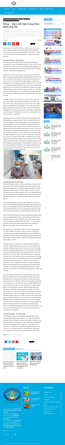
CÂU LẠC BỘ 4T (12, 16)
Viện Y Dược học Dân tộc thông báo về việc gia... (56, 157)
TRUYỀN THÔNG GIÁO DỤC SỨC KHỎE (11, 20)
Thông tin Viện (26, 18)
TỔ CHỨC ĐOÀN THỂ (8, 12)
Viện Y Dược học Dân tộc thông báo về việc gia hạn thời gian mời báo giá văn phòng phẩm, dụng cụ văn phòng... (22, 365)
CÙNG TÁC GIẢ (19, 349)
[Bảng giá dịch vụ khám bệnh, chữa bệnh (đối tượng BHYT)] (47, 149)
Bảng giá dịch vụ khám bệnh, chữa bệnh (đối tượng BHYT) (56, 149)
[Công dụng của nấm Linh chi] (26, 406)
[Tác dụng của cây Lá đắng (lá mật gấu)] (26, 393)
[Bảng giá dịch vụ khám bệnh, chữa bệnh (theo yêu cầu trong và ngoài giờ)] (47, 127)
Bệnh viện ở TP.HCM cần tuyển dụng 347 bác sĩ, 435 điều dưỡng (35, 363)
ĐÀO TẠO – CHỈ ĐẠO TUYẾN (46, 8)
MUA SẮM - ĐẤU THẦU (50, 409)
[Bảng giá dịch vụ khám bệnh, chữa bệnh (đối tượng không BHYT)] (47, 134)
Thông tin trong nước (49, 397)
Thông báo (46, 399)
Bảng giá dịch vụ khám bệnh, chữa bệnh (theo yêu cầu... (56, 127)
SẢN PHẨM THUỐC (33, 8)
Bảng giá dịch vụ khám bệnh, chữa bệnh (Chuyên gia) (56, 142)
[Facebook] (4, 434)
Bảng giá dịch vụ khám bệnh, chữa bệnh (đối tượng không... (56, 134)
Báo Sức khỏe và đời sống (14, 334)
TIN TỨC (13, 8)
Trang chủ (5, 16)
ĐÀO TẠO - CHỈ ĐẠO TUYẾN (51, 406)
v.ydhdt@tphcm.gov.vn (15, 430)
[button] (59, 11)
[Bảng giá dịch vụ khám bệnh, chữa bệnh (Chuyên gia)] (47, 142)
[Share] (11, 434)
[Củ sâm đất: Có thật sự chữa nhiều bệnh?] (26, 400)
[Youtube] (15, 434)
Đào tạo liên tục (48, 411)
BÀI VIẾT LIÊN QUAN (9, 349)
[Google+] (8, 434)
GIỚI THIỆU (6, 8)
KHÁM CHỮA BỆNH (22, 8)
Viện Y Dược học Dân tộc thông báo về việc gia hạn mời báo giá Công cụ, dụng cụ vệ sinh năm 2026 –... (9, 365)
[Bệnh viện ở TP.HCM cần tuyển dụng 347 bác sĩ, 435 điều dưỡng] (36, 356)
